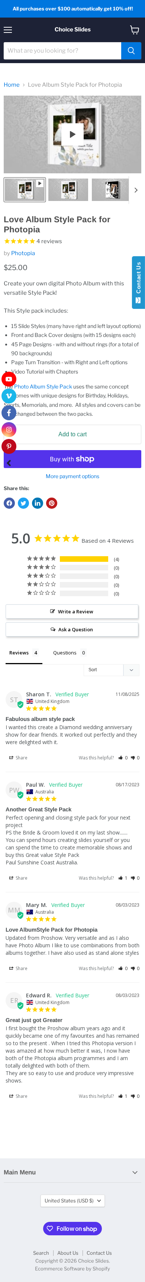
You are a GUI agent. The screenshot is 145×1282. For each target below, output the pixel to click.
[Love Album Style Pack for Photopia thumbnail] (24, 190)
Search (41, 1253)
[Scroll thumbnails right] (135, 190)
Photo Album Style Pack (43, 386)
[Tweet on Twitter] (23, 503)
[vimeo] (8, 395)
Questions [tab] (65, 652)
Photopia (23, 253)
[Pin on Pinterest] (51, 503)
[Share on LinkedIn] (37, 503)
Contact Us (99, 1253)
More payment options (72, 476)
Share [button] (21, 758)
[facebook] (8, 412)
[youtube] (8, 379)
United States (69, 1201)
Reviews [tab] (19, 652)
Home (12, 85)
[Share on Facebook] (9, 503)
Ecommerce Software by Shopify (72, 1269)
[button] (123, 758)
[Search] (131, 50)
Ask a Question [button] (75, 629)
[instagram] (8, 429)
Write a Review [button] (75, 611)
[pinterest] (8, 446)
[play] (72, 134)
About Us (67, 1253)
